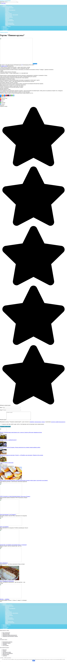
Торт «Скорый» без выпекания (7, 581)
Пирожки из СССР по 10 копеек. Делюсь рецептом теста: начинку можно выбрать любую (20, 447)
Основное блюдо (9, 17)
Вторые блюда (8, 13)
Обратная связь (6, 633)
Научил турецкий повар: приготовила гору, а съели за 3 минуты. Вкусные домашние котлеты (21, 432)
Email (1, 410)
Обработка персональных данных (10, 636)
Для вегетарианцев (9, 20)
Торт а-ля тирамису (4, 526)
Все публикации (6, 632)
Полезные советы (6, 26)
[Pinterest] (6, 95)
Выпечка (7, 8)
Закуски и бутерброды (10, 10)
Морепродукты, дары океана (11, 14)
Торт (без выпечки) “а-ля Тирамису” (8, 514)
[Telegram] (13, 95)
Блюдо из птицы (9, 19)
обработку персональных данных (37, 421)
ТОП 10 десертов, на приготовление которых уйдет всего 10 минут (15, 496)
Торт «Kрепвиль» (4, 562)
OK (33, 660)
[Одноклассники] (2, 95)
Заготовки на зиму (9, 7)
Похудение (5, 29)
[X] (8, 95)
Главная (4, 5)
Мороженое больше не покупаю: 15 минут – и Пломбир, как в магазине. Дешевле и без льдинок (21, 455)
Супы (6, 21)
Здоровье (5, 27)
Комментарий (3, 419)
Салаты (7, 11)
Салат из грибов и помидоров (6, 462)
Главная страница (4, 32)
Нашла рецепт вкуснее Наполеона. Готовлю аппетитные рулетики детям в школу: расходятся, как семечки (24, 480)
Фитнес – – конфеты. (4, 599)
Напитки (7, 18)
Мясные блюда (8, 15)
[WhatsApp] (12, 95)
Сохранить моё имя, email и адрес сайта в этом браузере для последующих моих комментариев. (23, 424)
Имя (1, 407)
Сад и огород (6, 28)
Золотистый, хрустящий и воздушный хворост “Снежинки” (13, 544)
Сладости (7, 12)
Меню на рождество (9, 24)
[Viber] (10, 95)
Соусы (6, 25)
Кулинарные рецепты (7, 6)
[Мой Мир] (4, 95)
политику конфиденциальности (58, 421)
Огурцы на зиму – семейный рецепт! (8, 439)
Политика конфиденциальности (10, 635)
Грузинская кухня (9, 22)
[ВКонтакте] (1, 95)
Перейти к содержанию (5, 0)
